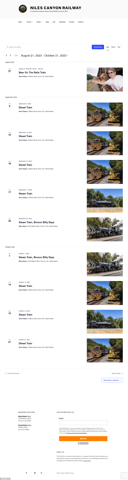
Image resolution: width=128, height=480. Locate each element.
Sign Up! (83, 439)
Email (61, 418)
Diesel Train (25, 107)
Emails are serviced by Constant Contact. (76, 433)
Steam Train (25, 193)
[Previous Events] (6, 55)
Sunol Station (22, 425)
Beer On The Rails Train (32, 72)
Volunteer (62, 22)
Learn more (87, 460)
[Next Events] (10, 55)
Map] (29, 416)
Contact (80, 22)
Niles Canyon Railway (56, 8)
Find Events (98, 47)
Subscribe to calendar (111, 380)
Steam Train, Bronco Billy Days (36, 222)
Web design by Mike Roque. (65, 473)
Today (16, 55)
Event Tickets (5, 479)
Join (54, 22)
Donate (71, 22)
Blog (47, 22)
